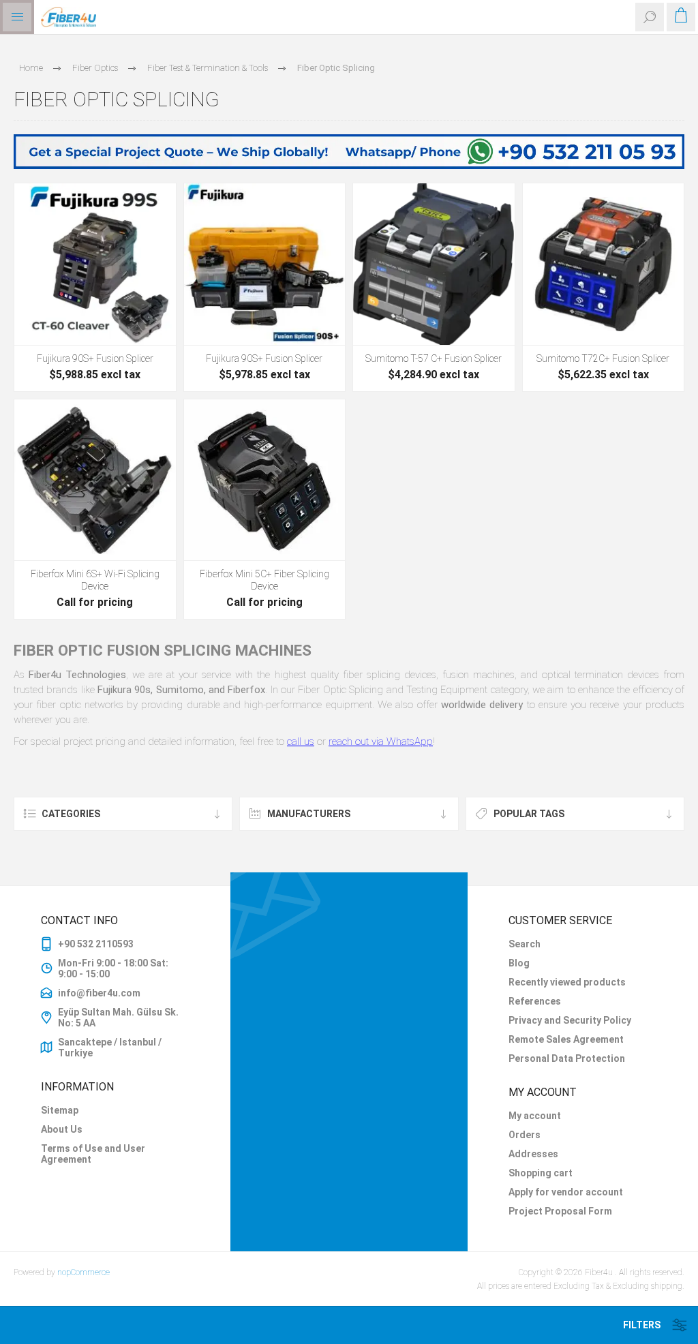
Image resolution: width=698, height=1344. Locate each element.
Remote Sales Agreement (566, 1039)
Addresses (533, 1153)
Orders (525, 1134)
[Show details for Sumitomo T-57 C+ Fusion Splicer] (434, 264)
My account (535, 1115)
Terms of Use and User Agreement (93, 1154)
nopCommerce (83, 1272)
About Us (61, 1129)
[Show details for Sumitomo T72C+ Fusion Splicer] (603, 264)
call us (300, 741)
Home (31, 68)
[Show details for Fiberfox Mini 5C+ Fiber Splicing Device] (265, 480)
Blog (519, 963)
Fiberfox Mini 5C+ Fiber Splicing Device (264, 580)
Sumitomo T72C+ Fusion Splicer (602, 358)
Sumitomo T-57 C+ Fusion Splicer (433, 358)
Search (525, 943)
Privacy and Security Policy (570, 1020)
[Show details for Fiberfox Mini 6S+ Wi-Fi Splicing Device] (95, 480)
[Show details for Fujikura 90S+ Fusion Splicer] (95, 264)
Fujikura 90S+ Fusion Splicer (95, 358)
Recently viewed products (567, 982)
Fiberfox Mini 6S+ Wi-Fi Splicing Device (95, 580)
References (535, 1001)
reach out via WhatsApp (381, 741)
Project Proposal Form (560, 1211)
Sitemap (59, 1110)
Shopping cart (541, 1172)
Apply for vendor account (566, 1192)
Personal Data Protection (567, 1058)
